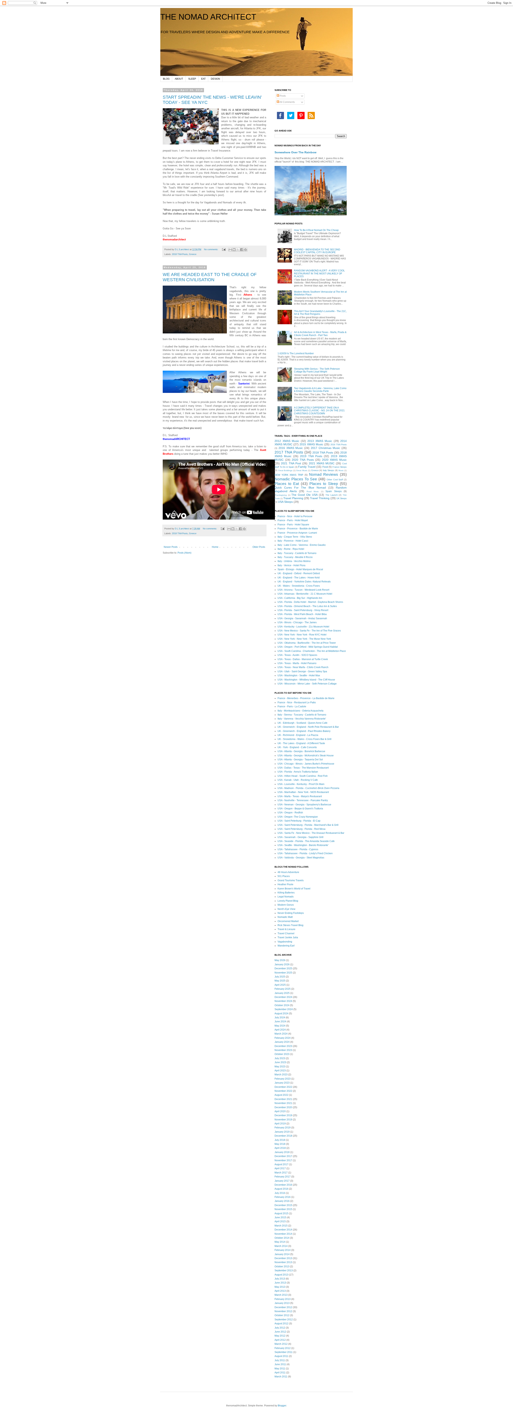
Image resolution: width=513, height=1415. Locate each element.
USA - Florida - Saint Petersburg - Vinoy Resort (303, 610)
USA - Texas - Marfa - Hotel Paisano (297, 663)
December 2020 (283, 1107)
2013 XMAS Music (319, 441)
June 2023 (280, 1062)
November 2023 (283, 1050)
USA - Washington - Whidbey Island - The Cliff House (306, 679)
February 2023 (283, 1078)
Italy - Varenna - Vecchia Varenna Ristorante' (302, 718)
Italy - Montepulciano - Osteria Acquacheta (300, 710)
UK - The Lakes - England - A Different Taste (301, 743)
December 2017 (283, 1156)
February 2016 (283, 1197)
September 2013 (284, 1270)
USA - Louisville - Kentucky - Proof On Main (301, 784)
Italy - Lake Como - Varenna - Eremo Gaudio (302, 545)
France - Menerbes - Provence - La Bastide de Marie (306, 698)
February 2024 (283, 1038)
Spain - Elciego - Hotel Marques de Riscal (300, 569)
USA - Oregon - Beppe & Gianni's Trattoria (300, 808)
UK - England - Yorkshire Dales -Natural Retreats (304, 581)
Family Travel (306, 466)
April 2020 (280, 1111)
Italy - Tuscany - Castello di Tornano (297, 553)
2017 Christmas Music (325, 448)
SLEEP (192, 78)
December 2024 (283, 997)
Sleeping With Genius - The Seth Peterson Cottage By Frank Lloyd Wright (317, 370)
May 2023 (280, 1066)
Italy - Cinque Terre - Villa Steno (295, 536)
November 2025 (283, 972)
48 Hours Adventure (288, 872)
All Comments (287, 102)
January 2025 (282, 993)
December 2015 (283, 1205)
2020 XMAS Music (334, 459)
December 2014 (283, 1229)
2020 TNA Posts (303, 459)
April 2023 (280, 1070)
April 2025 (280, 984)
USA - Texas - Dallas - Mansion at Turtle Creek (303, 659)
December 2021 (283, 1099)
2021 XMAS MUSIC (322, 463)
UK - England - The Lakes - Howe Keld (299, 577)
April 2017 (280, 1168)
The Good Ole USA (304, 494)
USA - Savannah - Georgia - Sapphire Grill (300, 837)
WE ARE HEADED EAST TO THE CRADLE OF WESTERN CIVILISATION (209, 277)
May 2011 (280, 1368)
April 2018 (280, 1148)
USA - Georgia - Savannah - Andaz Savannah (302, 618)
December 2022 (283, 1087)
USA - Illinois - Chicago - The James (297, 622)
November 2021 (283, 1103)
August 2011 (281, 1356)
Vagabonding (285, 941)
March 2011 (281, 1376)
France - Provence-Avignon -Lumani (297, 532)
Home (215, 547)
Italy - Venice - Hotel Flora (291, 565)
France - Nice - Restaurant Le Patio (297, 702)
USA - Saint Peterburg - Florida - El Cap (299, 820)
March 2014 (281, 1246)
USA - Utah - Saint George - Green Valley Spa (302, 671)
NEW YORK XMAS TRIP (289, 475)
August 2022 (281, 1095)
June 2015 (280, 1217)
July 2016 (280, 1193)
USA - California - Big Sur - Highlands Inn (300, 598)
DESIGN (215, 78)
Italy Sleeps (328, 470)
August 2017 (281, 1164)
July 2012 (280, 1327)
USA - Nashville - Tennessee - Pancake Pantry (303, 800)
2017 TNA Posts (289, 452)
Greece (192, 254)
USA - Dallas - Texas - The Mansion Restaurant (303, 767)
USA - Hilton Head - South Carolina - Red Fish (303, 776)
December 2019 (283, 1115)
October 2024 (282, 1005)
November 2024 (283, 1001)
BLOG (166, 78)
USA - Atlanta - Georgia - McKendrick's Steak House (306, 755)
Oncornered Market (288, 921)
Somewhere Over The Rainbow (295, 152)
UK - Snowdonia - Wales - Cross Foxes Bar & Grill (304, 739)
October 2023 (282, 1054)
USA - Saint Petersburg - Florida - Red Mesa (301, 829)
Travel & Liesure (286, 929)
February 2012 (283, 1348)
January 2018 (282, 1152)
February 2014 (283, 1250)
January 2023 (282, 1082)
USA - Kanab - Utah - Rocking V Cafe (298, 780)
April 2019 (280, 1123)
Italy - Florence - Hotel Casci (293, 540)
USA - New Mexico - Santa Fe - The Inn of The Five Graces (309, 630)
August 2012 (281, 1323)
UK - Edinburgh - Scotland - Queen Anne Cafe (302, 723)
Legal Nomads (286, 896)
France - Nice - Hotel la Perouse (295, 516)
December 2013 (283, 1258)
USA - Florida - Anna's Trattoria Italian (298, 771)
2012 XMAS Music (287, 441)
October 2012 (282, 1315)
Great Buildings (285, 470)
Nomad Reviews (323, 474)
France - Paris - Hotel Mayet (293, 520)
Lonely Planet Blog (288, 900)
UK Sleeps (341, 498)
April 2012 (280, 1340)
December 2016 (283, 1184)
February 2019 (283, 1127)
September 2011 (284, 1352)
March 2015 (281, 1225)
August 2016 (281, 1188)
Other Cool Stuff (335, 479)
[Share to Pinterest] (245, 250)
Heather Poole (285, 884)
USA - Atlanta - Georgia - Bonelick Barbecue (301, 751)
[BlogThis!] (234, 250)
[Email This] (230, 250)
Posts (282, 95)
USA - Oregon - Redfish (290, 812)
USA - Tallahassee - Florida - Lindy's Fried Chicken (305, 853)
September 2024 (284, 1009)
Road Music (313, 491)
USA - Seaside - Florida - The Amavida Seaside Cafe (306, 841)
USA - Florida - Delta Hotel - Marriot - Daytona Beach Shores (310, 602)
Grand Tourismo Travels (291, 880)
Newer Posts (171, 547)
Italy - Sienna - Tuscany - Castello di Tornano (302, 714)
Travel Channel (286, 933)
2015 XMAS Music (311, 444)
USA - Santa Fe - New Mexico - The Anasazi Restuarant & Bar (311, 833)
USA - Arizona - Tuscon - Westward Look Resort (303, 589)
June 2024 (280, 1021)
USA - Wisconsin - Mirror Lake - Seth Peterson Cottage (307, 683)
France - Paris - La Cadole (292, 706)
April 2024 (280, 1029)
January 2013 (282, 1303)
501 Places (284, 876)
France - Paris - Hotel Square (293, 524)
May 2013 (280, 1287)
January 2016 (282, 1201)
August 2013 (281, 1274)
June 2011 (280, 1364)
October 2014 (282, 1237)
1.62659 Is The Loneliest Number (296, 353)
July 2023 (280, 1058)
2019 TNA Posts (311, 456)
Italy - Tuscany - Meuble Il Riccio (295, 557)
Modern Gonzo (286, 904)
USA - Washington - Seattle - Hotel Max (299, 675)
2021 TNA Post (291, 463)
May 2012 (280, 1335)
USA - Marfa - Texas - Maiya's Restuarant (300, 796)
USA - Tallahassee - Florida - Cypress (298, 849)
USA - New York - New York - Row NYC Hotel (302, 634)
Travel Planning (293, 498)
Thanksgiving (281, 495)
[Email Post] (223, 249)
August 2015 (281, 1213)
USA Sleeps (285, 501)
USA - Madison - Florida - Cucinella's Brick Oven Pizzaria (308, 788)
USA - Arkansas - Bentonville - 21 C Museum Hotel (305, 593)
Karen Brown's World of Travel (294, 888)
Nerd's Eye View (286, 909)
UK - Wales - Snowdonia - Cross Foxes (299, 585)
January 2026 (282, 964)
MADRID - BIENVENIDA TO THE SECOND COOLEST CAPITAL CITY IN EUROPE (317, 251)
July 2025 (280, 976)
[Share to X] (238, 250)
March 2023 (281, 1074)
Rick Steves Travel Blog (290, 925)
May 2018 (280, 1144)
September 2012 (284, 1319)
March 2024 (281, 1033)
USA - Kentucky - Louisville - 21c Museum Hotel (303, 626)
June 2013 (280, 1282)
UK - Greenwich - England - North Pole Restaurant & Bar (308, 727)
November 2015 (283, 1209)
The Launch (331, 495)
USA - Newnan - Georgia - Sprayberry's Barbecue (304, 804)
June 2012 (280, 1331)
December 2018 (283, 1135)
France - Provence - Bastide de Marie (298, 528)
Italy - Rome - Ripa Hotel (291, 549)
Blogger (282, 1405)
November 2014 (283, 1233)
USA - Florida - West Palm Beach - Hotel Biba (302, 614)
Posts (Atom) (184, 552)
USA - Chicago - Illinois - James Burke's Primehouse (306, 763)
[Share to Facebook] (242, 250)
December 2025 (283, 968)
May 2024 (280, 1025)
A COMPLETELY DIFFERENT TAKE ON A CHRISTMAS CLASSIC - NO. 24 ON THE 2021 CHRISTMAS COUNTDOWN (319, 410)
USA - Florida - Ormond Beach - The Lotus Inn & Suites (307, 606)
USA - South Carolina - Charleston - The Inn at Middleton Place (312, 651)
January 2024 (282, 1042)
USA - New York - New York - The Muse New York (304, 638)
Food (325, 467)
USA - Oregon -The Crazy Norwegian (298, 816)
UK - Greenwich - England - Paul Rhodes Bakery (304, 731)
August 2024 (281, 1013)
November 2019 (283, 1119)
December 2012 (283, 1307)
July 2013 (280, 1278)
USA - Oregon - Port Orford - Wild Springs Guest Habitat (308, 646)
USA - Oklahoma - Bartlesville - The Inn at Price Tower (307, 642)
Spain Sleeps (333, 491)
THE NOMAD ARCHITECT (208, 16)
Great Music (301, 470)
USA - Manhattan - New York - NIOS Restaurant (303, 792)
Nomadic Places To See (296, 479)
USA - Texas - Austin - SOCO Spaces (297, 655)
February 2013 (283, 1299)
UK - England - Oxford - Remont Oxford (299, 573)
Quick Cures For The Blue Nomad (300, 487)
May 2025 (280, 980)
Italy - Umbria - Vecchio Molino (294, 561)
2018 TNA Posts (180, 254)
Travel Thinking (319, 498)
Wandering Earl (286, 945)
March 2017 (281, 1172)
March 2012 (281, 1344)
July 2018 (280, 1140)
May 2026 (280, 960)
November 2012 (283, 1311)
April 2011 (280, 1372)
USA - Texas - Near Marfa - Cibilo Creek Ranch (303, 667)
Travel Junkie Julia (288, 937)
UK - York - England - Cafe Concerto (297, 747)
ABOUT (179, 78)
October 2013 (282, 1266)
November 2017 (283, 1160)
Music (341, 470)
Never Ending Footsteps (291, 913)
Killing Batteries (286, 892)
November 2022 (283, 1091)
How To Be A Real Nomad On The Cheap (316, 230)
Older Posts (258, 547)
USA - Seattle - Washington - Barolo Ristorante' (303, 845)
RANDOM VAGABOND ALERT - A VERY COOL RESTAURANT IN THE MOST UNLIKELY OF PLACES (319, 273)
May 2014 (280, 1241)
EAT (203, 78)
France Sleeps (339, 467)
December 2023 (283, 1046)
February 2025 (283, 988)
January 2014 (282, 1254)
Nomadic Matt (285, 917)
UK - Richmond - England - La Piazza (298, 735)
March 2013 (281, 1295)
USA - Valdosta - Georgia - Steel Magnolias (301, 857)
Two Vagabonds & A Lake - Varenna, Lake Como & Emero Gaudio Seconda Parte (320, 389)
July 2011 (280, 1360)
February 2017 (283, 1176)
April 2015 (280, 1221)
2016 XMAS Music (291, 448)
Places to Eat (287, 484)
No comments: (211, 249)
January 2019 (282, 1131)
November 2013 (283, 1262)
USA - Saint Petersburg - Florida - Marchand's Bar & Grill (308, 825)
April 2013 (280, 1291)
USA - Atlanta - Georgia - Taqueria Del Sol (300, 759)
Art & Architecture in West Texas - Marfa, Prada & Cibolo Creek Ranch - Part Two (320, 333)
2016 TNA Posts (338, 444)
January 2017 (282, 1180)
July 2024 (280, 1017)
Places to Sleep (323, 484)
